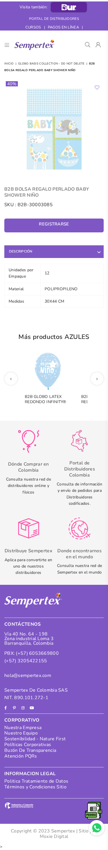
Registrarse (54, 224)
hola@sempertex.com (27, 675)
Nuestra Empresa (22, 727)
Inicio (9, 64)
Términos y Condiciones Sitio (35, 787)
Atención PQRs (20, 756)
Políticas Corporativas (27, 744)
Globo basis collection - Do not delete (51, 64)
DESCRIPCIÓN (21, 251)
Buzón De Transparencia (30, 750)
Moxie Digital (54, 836)
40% (11, 83)
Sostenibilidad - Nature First (35, 739)
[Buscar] (87, 45)
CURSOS (33, 27)
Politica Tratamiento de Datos (36, 781)
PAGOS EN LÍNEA (63, 27)
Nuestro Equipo (21, 733)
